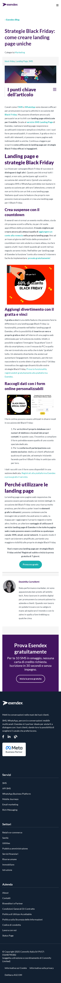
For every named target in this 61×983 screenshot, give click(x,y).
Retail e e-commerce (12, 832)
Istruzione (7, 870)
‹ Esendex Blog (12, 19)
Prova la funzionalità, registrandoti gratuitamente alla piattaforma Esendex (26, 373)
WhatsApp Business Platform (16, 793)
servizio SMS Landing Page (40, 122)
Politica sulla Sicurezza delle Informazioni (22, 919)
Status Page (7, 935)
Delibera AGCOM (13, 975)
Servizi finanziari (10, 854)
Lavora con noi (9, 930)
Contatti (6, 898)
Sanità (5, 837)
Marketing (20, 52)
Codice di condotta (11, 925)
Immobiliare (8, 864)
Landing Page (22, 61)
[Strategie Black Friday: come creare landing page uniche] (30, 83)
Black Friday (11, 114)
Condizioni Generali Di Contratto (18, 908)
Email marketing (10, 804)
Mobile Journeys (10, 799)
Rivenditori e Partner (12, 903)
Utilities (6, 843)
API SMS (6, 788)
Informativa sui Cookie (16, 968)
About (5, 892)
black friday (10, 61)
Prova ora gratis (30, 564)
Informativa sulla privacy (42, 968)
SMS (31, 61)
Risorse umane (9, 859)
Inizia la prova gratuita (30, 678)
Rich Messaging (9, 809)
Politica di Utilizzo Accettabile (17, 914)
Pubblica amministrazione (15, 848)
